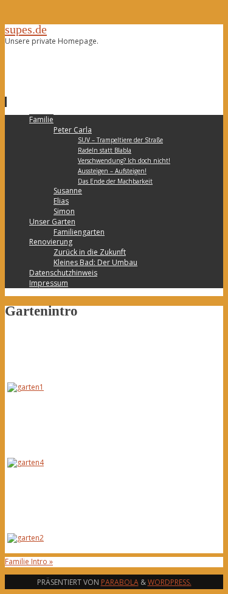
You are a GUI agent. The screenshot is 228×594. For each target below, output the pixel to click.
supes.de (26, 29)
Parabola (120, 582)
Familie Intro (29, 561)
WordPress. (170, 582)
